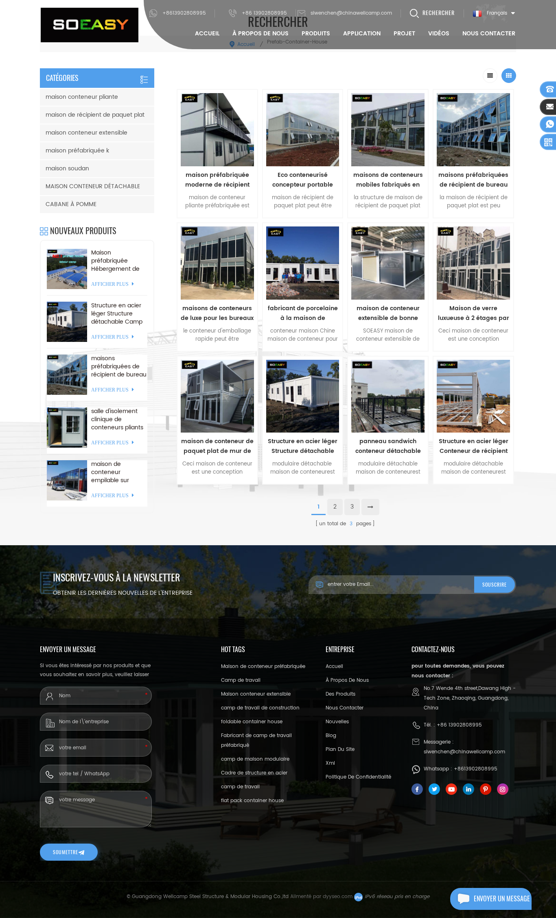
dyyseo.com (337, 897)
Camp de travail (240, 680)
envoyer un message (502, 898)
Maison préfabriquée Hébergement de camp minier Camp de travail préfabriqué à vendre (118, 261)
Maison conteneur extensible (256, 694)
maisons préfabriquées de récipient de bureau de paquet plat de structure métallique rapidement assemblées (473, 180)
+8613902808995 (184, 13)
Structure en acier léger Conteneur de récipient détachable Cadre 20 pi (473, 446)
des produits (340, 694)
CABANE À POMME (71, 204)
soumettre (65, 852)
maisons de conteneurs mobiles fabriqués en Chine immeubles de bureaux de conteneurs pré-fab (388, 180)
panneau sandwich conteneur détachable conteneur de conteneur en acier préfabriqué (388, 446)
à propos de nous (260, 33)
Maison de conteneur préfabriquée (263, 666)
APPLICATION (362, 33)
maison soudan (67, 168)
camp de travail (240, 787)
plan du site (340, 749)
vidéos (438, 33)
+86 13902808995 (264, 13)
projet (404, 33)
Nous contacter (488, 33)
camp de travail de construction (260, 708)
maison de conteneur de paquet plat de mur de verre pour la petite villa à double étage (217, 446)
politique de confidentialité (358, 777)
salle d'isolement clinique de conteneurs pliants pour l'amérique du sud (117, 419)
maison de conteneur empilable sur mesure (110, 472)
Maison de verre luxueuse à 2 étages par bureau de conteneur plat (473, 313)
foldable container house (251, 722)
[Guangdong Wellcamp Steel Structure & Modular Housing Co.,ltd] (89, 25)
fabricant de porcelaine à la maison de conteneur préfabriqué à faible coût (302, 313)
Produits (316, 33)
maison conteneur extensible (86, 132)
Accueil (207, 33)
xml (330, 763)
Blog (331, 736)
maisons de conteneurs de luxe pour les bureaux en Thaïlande (217, 313)
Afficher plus (217, 489)
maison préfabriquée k (77, 150)
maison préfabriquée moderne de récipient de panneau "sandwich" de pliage (217, 180)
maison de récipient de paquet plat (95, 115)
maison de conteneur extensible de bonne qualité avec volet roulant (388, 313)
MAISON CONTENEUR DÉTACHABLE (93, 186)
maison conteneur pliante (82, 97)
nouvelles (337, 722)
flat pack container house (252, 801)
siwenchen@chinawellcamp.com (351, 13)
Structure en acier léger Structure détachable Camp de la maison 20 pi (302, 446)
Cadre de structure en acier (254, 773)
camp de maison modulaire (255, 759)
